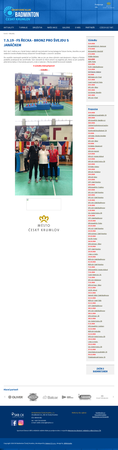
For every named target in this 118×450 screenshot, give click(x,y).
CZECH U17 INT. (107, 27)
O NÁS (77, 27)
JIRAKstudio (68, 443)
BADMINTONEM (100, 371)
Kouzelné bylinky (100, 415)
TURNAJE (23, 27)
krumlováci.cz (100, 413)
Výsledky (92, 40)
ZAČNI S (100, 368)
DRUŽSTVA (37, 27)
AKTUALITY (9, 27)
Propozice (93, 109)
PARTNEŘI (90, 27)
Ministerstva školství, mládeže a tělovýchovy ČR (84, 431)
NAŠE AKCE (52, 27)
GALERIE (66, 27)
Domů (6, 34)
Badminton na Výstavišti (100, 417)
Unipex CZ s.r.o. (50, 443)
